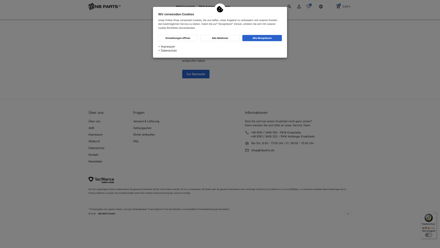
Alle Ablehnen (220, 38)
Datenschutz (169, 50)
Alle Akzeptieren (262, 38)
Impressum (168, 46)
